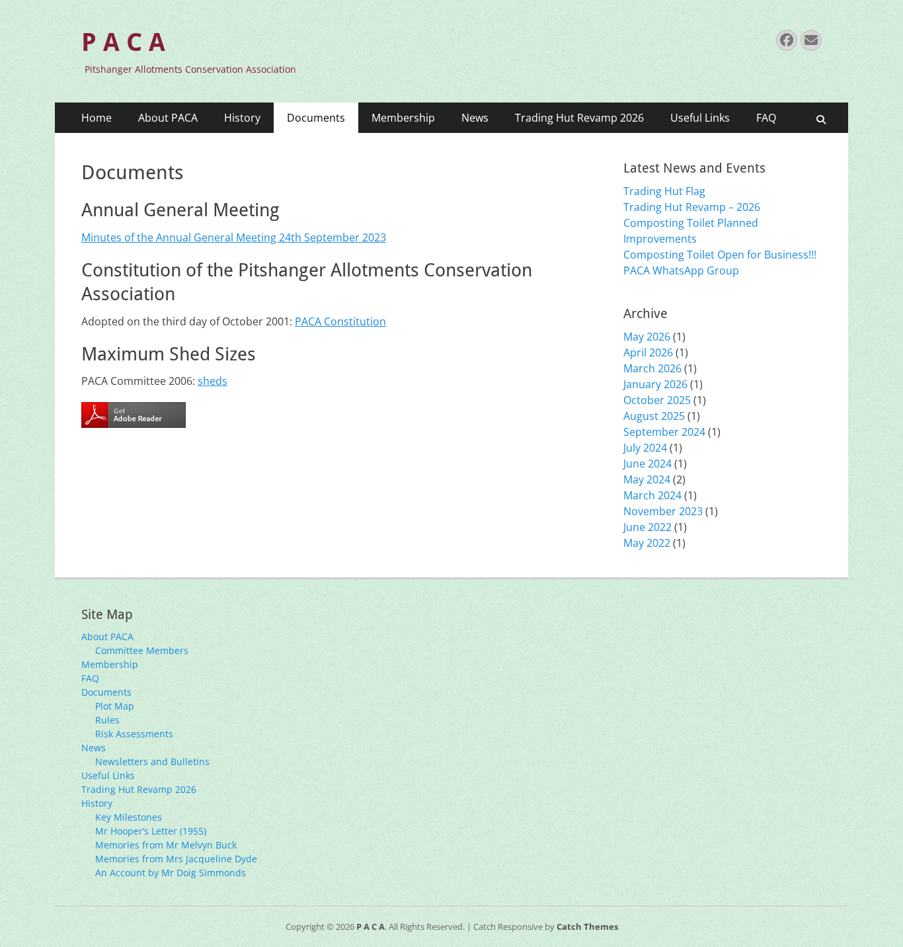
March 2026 (652, 368)
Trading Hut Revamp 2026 (579, 117)
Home (96, 117)
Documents (316, 117)
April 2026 (648, 352)
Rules (107, 720)
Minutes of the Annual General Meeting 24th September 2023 (233, 237)
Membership (403, 117)
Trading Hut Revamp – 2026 (691, 207)
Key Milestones (128, 817)
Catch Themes (587, 926)
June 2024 (647, 463)
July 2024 (645, 447)
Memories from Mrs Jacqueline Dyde (176, 858)
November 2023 (663, 511)
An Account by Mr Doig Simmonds (170, 872)
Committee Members (141, 650)
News (475, 117)
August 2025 (654, 416)
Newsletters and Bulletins (152, 761)
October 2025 (657, 400)
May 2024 (646, 479)
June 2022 (647, 527)
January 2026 (655, 384)
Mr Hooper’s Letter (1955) (150, 831)
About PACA (168, 117)
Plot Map (114, 706)
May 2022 (646, 543)
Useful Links (700, 117)
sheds (212, 381)
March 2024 (652, 495)
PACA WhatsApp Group (681, 270)
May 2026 (646, 336)
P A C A (123, 42)
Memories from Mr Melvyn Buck (166, 845)
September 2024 (664, 432)
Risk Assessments (134, 733)
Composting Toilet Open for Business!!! (719, 254)
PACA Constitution (340, 321)
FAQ (766, 117)
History (242, 117)
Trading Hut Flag (664, 191)
